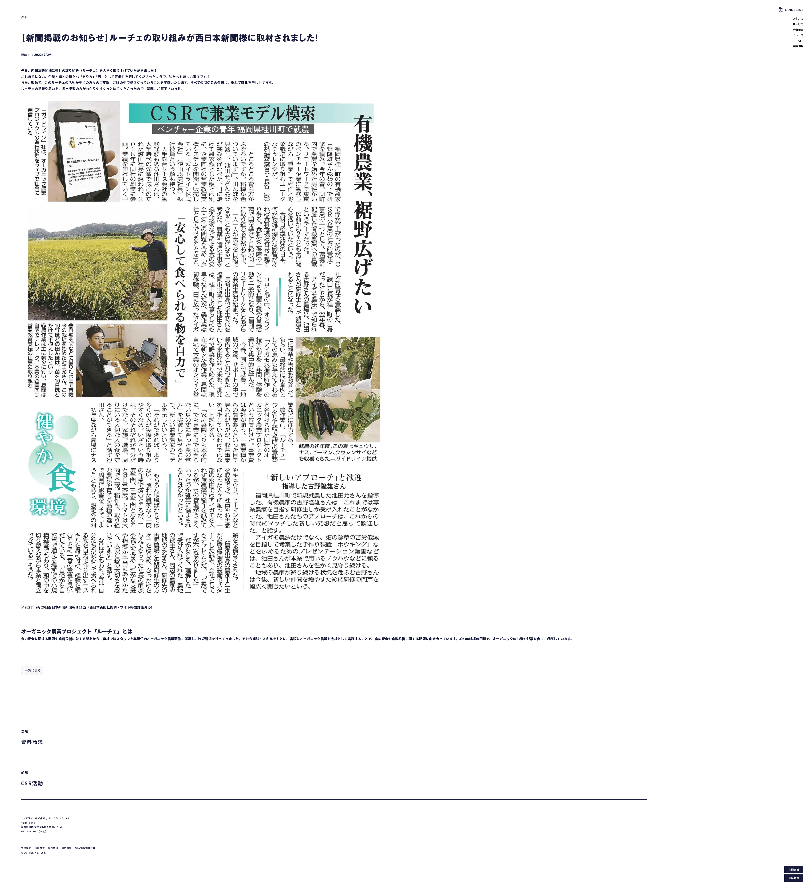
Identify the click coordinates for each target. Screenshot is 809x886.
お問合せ (793, 869)
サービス (798, 24)
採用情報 (798, 46)
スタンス (798, 18)
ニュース (798, 35)
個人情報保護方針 (85, 847)
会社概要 (798, 29)
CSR (800, 40)
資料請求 (794, 878)
